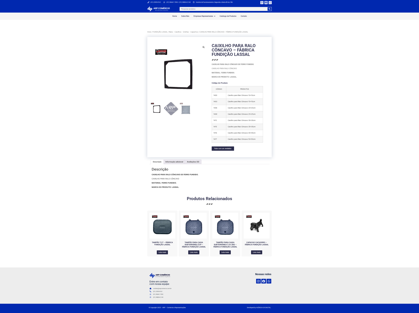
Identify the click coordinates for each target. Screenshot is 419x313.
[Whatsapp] (270, 2)
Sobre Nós (185, 16)
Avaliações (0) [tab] (193, 162)
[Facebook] (266, 2)
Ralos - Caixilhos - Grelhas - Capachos (183, 32)
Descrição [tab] (157, 162)
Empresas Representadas (203, 16)
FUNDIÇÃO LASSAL (160, 32)
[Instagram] (261, 2)
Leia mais (162, 252)
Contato (244, 16)
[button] (204, 47)
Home (174, 16)
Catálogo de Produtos (228, 16)
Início (149, 32)
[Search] (269, 9)
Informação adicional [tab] (174, 162)
